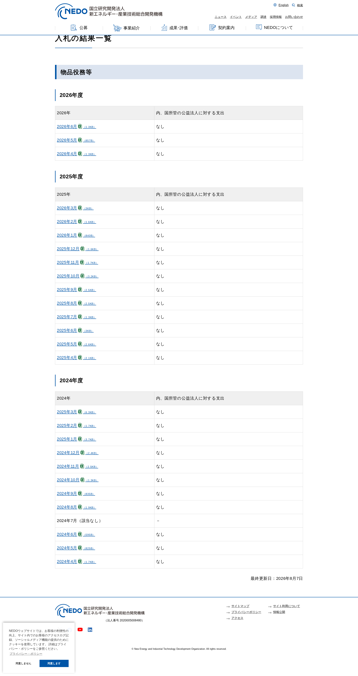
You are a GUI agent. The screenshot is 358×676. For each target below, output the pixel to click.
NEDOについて (278, 27)
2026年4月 (76, 153)
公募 (83, 27)
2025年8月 (76, 303)
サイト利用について (286, 606)
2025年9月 (76, 289)
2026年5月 (76, 140)
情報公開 (279, 612)
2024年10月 (77, 480)
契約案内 (226, 27)
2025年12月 (77, 248)
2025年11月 (77, 262)
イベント (236, 16)
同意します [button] (54, 663)
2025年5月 (76, 344)
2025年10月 (77, 276)
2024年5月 (76, 548)
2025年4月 (76, 357)
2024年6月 (76, 534)
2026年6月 (76, 126)
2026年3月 (75, 208)
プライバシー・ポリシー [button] (26, 653)
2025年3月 (76, 411)
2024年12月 (77, 452)
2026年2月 (76, 221)
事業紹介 (131, 28)
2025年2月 (76, 425)
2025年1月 (76, 439)
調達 (263, 16)
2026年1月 (76, 235)
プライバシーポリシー (246, 612)
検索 (300, 5)
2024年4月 (76, 561)
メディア (251, 16)
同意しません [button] (23, 663)
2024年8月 (76, 507)
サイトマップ (240, 606)
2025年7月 (76, 316)
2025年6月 (75, 330)
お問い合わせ (294, 16)
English (284, 5)
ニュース (221, 16)
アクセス (237, 618)
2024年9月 (76, 493)
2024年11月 (77, 466)
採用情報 (276, 16)
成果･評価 (178, 28)
